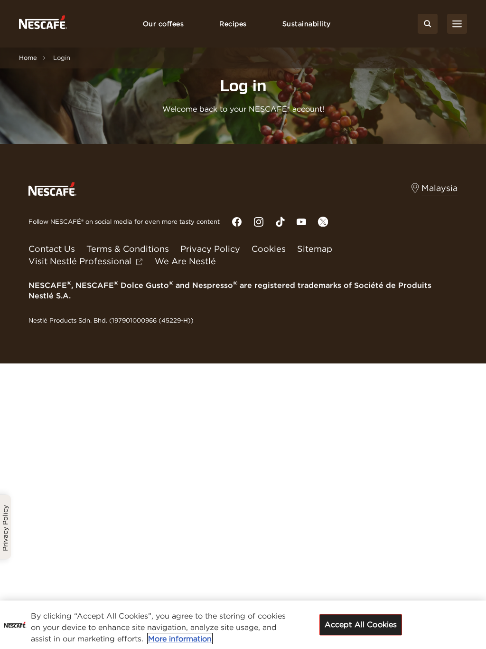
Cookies (269, 248)
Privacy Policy (210, 248)
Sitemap (314, 248)
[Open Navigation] (457, 24)
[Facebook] (237, 222)
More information (180, 638)
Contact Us (51, 248)
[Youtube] (301, 222)
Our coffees (163, 23)
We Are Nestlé (185, 261)
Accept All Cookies (361, 624)
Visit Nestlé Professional (79, 261)
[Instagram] (258, 222)
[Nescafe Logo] (43, 24)
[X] (323, 221)
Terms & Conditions (127, 248)
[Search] (428, 24)
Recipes (233, 23)
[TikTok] (280, 221)
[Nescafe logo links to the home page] (52, 188)
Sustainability (306, 23)
